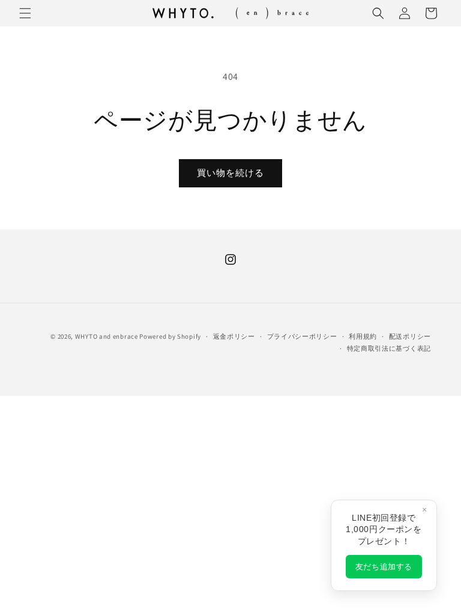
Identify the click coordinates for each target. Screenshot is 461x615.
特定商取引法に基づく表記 (389, 348)
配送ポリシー (410, 336)
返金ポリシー (234, 336)
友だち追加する (383, 566)
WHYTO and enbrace (106, 336)
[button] (25, 13)
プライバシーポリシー (302, 336)
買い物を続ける (230, 172)
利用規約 (363, 336)
